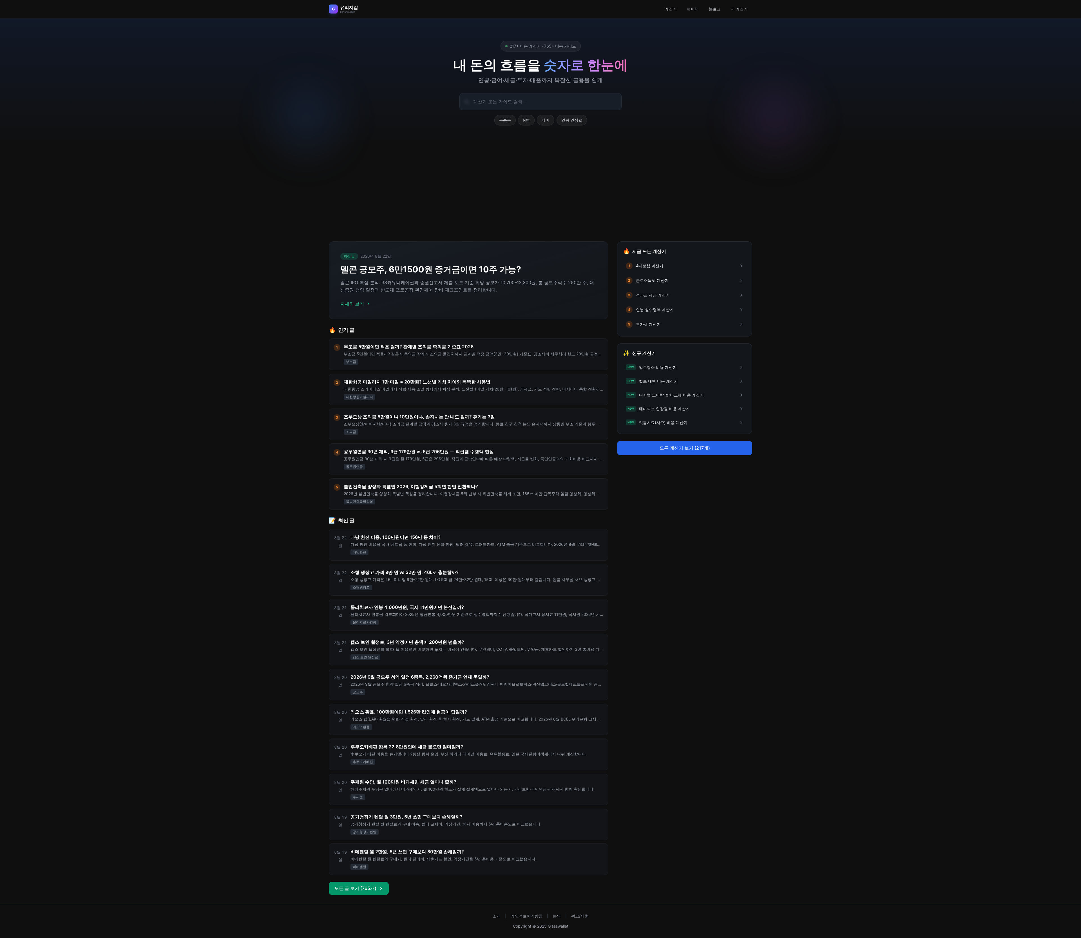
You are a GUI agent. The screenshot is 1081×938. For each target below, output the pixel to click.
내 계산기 (739, 8)
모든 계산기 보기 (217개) (685, 448)
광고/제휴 (579, 916)
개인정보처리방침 (526, 916)
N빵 (526, 120)
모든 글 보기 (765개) (355, 888)
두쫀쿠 (505, 120)
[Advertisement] (540, 190)
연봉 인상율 (571, 120)
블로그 (715, 8)
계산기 (671, 8)
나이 (546, 120)
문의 (557, 916)
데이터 (693, 8)
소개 (497, 916)
